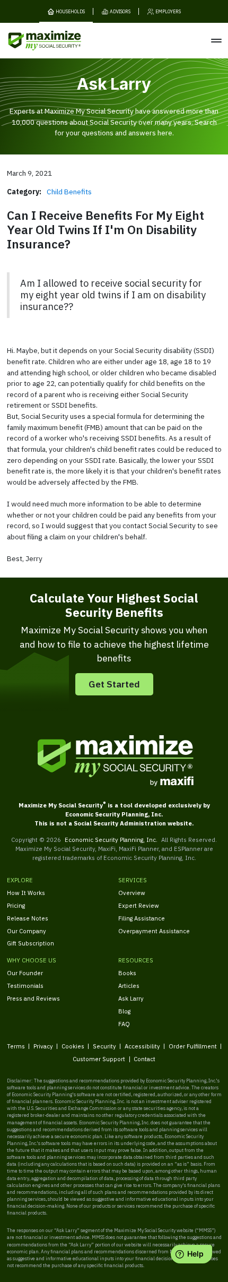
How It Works (26, 893)
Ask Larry (131, 998)
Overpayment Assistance (154, 931)
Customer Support (99, 1059)
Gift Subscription (30, 943)
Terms (16, 1046)
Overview (131, 893)
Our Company (26, 931)
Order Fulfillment (193, 1046)
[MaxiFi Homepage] (31, 40)
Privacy (43, 1046)
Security (104, 1046)
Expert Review (138, 905)
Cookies (73, 1046)
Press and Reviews (33, 998)
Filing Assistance (141, 918)
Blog (124, 1011)
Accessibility (142, 1046)
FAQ (124, 1024)
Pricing (16, 905)
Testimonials (25, 986)
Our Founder (25, 973)
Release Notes (27, 918)
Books (127, 973)
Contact (144, 1059)
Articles (128, 986)
